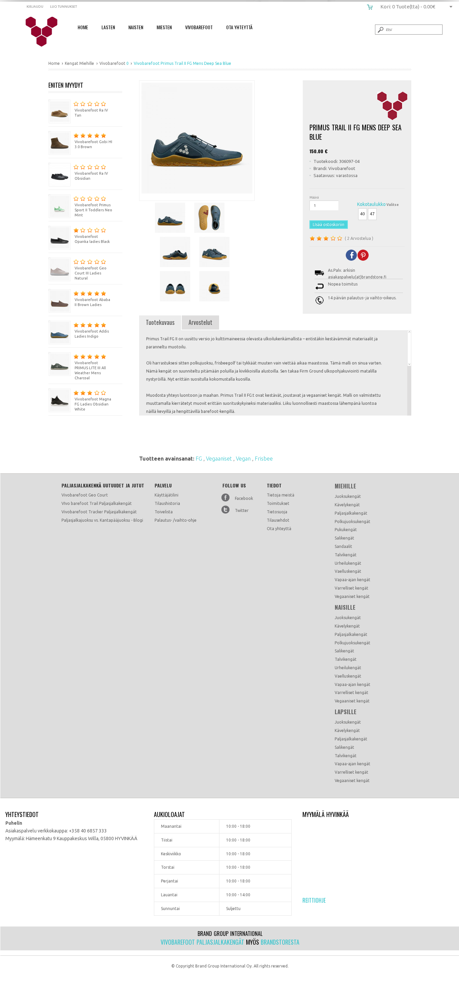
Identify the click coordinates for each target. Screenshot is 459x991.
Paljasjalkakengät (351, 513)
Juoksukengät (348, 496)
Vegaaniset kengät (352, 596)
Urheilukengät (348, 563)
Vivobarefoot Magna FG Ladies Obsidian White (93, 404)
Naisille (345, 607)
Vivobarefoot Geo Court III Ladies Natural (91, 273)
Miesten (164, 27)
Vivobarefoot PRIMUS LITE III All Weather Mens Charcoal (90, 370)
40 (362, 214)
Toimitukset (278, 503)
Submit (380, 29)
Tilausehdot (278, 520)
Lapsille (346, 712)
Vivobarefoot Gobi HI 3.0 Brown (93, 144)
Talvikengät (346, 555)
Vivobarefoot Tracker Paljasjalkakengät (99, 512)
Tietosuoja (277, 512)
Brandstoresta (280, 942)
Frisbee (264, 459)
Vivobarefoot (199, 27)
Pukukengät (346, 529)
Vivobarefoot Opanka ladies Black (92, 239)
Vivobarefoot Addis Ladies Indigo (92, 333)
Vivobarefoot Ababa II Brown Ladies (92, 302)
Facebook (244, 498)
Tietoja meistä (280, 495)
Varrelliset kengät (351, 588)
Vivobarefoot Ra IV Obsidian (91, 175)
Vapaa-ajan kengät (352, 579)
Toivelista (164, 512)
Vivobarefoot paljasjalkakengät (202, 942)
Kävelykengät (347, 505)
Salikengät (344, 538)
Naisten (135, 27)
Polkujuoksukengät (352, 521)
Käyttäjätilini (166, 495)
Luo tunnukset (63, 6)
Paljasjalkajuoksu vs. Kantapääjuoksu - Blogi (102, 520)
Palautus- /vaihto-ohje (176, 520)
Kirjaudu (35, 6)
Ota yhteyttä (279, 528)
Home (83, 27)
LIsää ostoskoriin (328, 224)
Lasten (108, 27)
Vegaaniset (219, 459)
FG (199, 459)
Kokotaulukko (371, 204)
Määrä (314, 197)
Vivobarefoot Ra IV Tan (91, 112)
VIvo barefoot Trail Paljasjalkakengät (96, 503)
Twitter (242, 510)
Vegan (244, 459)
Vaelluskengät (348, 571)
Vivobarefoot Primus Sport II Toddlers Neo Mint (93, 210)
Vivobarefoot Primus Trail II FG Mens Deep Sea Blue (46, 32)
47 (372, 214)
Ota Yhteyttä (239, 27)
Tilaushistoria (167, 503)
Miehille (345, 486)
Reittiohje (314, 900)
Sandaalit (343, 546)
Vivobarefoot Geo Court (84, 495)
